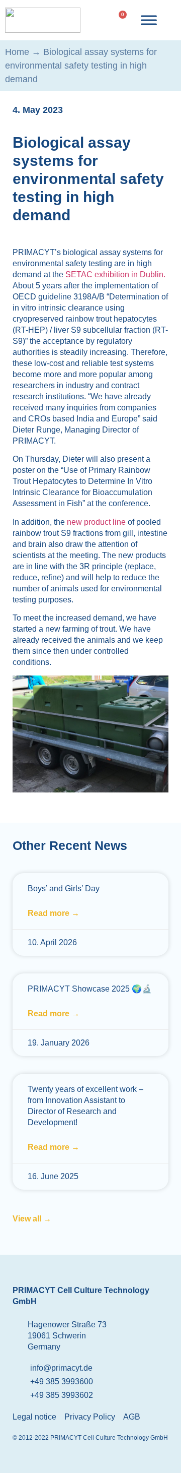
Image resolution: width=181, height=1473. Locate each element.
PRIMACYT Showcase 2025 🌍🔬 (90, 989)
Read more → (53, 913)
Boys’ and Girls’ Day (64, 888)
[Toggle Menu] (149, 20)
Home (17, 52)
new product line (97, 522)
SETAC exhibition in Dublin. (115, 274)
